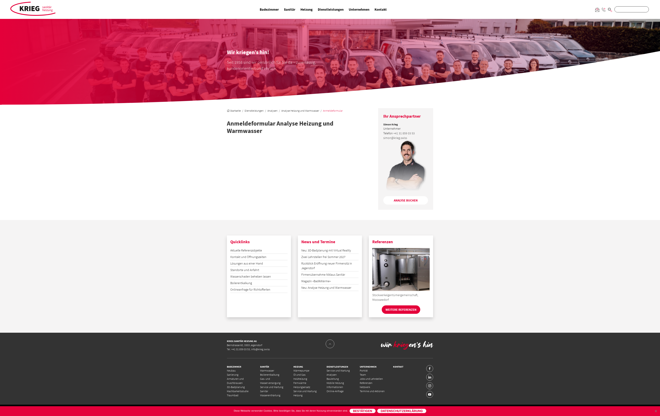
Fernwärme (299, 383)
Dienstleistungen (331, 9)
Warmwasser (267, 370)
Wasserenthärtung (270, 395)
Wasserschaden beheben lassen (250, 276)
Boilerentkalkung (241, 283)
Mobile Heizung (335, 383)
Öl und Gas (299, 374)
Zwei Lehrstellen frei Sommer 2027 (323, 257)
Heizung (306, 9)
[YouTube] (429, 394)
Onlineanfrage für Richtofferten (250, 289)
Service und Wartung (338, 370)
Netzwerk (365, 387)
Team (363, 374)
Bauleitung (333, 378)
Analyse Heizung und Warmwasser (300, 110)
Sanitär (289, 9)
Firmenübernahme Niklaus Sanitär (323, 275)
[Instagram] (429, 385)
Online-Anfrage (335, 391)
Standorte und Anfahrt (244, 270)
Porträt (364, 370)
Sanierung (232, 374)
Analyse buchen (406, 200)
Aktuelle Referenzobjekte (246, 250)
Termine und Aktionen (372, 391)
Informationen (335, 387)
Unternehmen (359, 9)
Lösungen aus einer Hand (246, 263)
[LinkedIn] (429, 377)
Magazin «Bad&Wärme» (316, 281)
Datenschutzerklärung (402, 411)
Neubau (231, 370)
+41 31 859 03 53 (404, 133)
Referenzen (366, 383)
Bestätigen (362, 411)
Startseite (235, 110)
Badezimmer (269, 9)
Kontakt (381, 9)
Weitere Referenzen (401, 310)
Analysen (272, 110)
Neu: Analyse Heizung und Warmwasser (326, 288)
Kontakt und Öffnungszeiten (248, 257)
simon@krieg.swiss (395, 138)
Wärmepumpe (301, 370)
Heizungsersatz (301, 387)
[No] (655, 411)
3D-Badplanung (236, 387)
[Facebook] (429, 368)
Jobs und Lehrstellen (371, 378)
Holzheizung (300, 378)
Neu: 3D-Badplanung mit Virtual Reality (326, 250)
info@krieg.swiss (260, 349)
